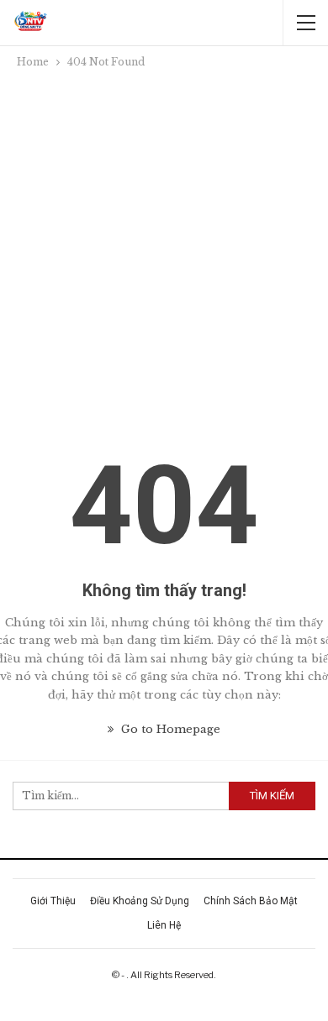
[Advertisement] (164, 243)
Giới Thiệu (53, 901)
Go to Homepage (169, 729)
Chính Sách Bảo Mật (251, 901)
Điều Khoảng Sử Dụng (139, 901)
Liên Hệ (164, 925)
